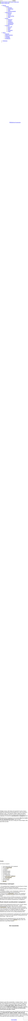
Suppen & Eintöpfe (11, 115)
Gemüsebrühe (9, 867)
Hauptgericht (18, 115)
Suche (14, 0)
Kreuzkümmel (8, 877)
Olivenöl (4, 881)
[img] (2, 806)
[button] (14, 1019)
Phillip (11, 122)
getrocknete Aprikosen (10, 876)
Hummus (15, 919)
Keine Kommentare (17, 122)
